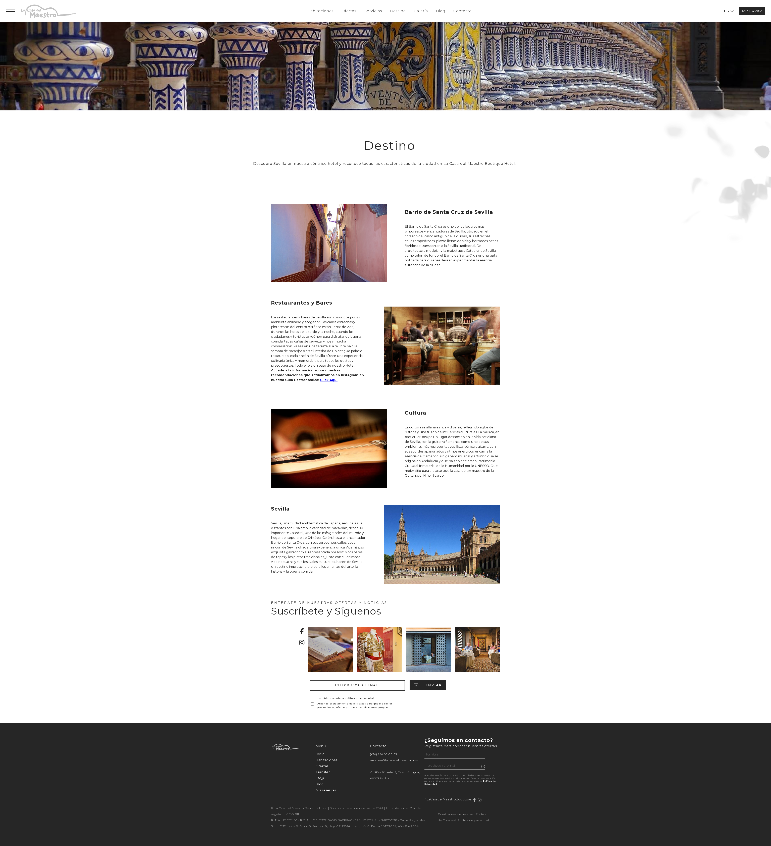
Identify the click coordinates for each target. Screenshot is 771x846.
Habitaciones (320, 11)
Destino (398, 11)
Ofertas (349, 11)
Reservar (752, 11)
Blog (440, 11)
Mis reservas (326, 790)
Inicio (320, 754)
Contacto (462, 11)
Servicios (373, 11)
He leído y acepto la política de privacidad (345, 698)
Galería (421, 11)
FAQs (320, 778)
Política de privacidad (473, 820)
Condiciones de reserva (455, 814)
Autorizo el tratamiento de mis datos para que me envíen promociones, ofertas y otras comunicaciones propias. (355, 705)
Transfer (323, 772)
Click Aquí (329, 380)
